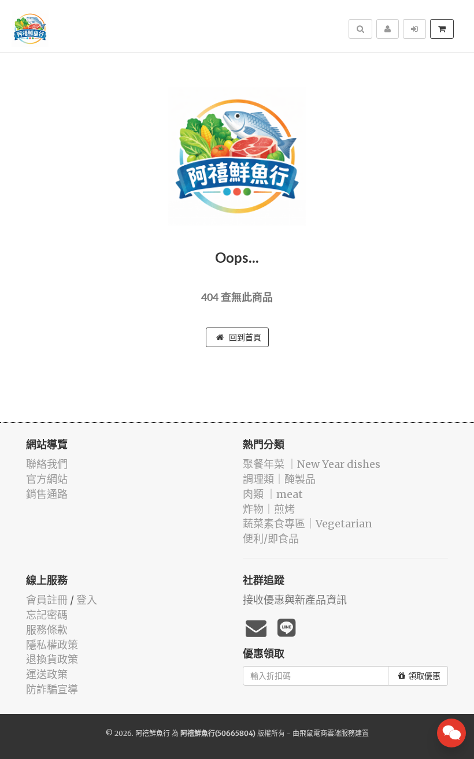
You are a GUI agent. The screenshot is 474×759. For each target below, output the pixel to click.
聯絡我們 (47, 464)
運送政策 (47, 674)
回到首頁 (244, 337)
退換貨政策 (52, 659)
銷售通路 (47, 494)
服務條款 (47, 630)
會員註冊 (47, 600)
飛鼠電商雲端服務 (327, 733)
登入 (86, 600)
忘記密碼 (47, 615)
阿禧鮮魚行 (152, 733)
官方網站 (47, 479)
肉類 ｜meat (273, 494)
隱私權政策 (52, 645)
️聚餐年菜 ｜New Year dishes (311, 464)
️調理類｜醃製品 (279, 479)
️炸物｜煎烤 (269, 509)
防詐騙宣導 (52, 689)
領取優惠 (424, 676)
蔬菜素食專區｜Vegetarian (307, 523)
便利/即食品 (271, 538)
